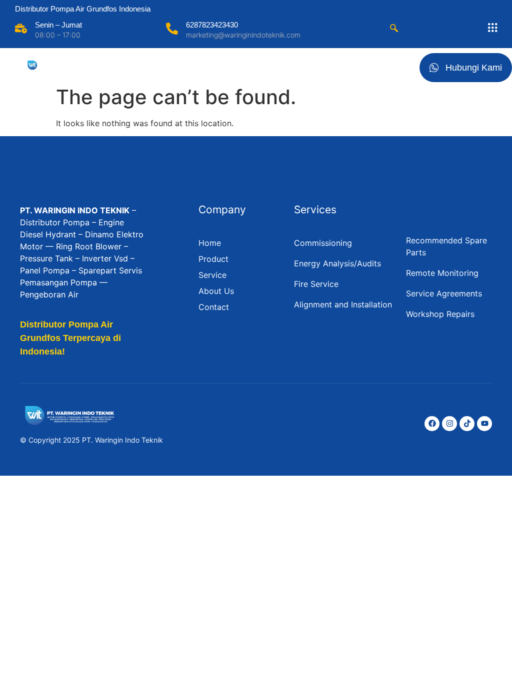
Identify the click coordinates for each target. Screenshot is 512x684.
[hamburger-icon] (400, 65)
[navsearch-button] (394, 29)
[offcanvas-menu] (492, 28)
